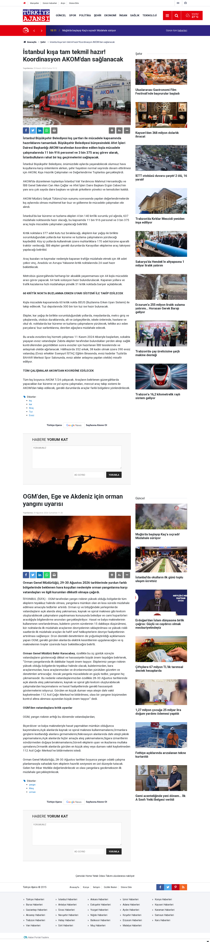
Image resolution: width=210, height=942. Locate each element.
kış (30, 400)
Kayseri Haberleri (164, 904)
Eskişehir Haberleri (100, 904)
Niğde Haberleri (98, 915)
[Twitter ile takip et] (168, 887)
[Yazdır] (54, 130)
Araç (31, 408)
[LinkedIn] (40, 130)
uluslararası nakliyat (123, 875)
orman (32, 792)
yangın (32, 784)
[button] (112, 130)
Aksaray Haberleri (35, 915)
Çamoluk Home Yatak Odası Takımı (94, 875)
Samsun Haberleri (164, 915)
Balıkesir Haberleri (100, 920)
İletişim (96, 887)
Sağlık (134, 15)
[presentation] (34, 30)
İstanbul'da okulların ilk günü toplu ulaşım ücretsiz (88, 30)
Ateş (31, 788)
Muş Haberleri (97, 925)
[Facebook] (26, 130)
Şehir (97, 15)
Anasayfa (31, 42)
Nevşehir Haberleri (68, 915)
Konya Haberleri (163, 899)
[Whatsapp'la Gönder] (47, 130)
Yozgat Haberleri (99, 909)
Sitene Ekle (74, 3)
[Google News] (74, 425)
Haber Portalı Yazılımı (38, 937)
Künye (86, 887)
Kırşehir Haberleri (132, 915)
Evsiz (31, 415)
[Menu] (167, 16)
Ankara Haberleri (99, 899)
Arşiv (63, 3)
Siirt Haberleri (65, 925)
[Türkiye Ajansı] (36, 15)
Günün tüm (176, 30)
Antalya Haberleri (67, 904)
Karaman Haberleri (164, 909)
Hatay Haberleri (66, 920)
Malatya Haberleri (132, 925)
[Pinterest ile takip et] (175, 887)
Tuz (31, 411)
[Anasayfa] (24, 3)
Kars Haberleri (162, 920)
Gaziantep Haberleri (36, 909)
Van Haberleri (33, 925)
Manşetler (34, 3)
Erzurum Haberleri (132, 920)
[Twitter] (33, 130)
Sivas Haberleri (66, 909)
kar (30, 404)
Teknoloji (150, 15)
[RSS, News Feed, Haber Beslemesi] (183, 887)
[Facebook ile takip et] (160, 887)
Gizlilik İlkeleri (110, 887)
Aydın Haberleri (131, 909)
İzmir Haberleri (131, 899)
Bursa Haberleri (34, 904)
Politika (85, 15)
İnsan (123, 15)
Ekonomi (110, 15)
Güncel (61, 15)
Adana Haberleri (131, 904)
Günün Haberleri (50, 3)
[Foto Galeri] (185, 3)
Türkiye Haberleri (35, 899)
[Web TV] (178, 3)
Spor (72, 15)
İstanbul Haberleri (67, 899)
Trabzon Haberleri (35, 920)
